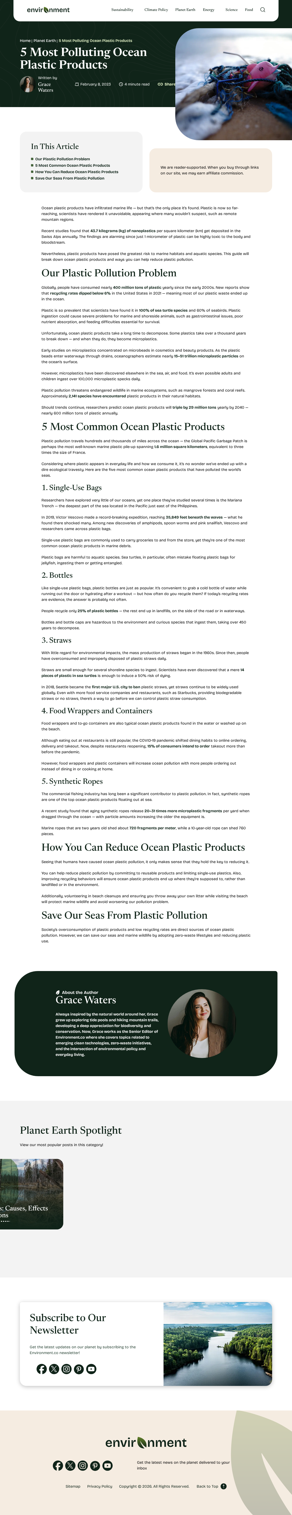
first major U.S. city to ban (116, 687)
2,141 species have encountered (97, 396)
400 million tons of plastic (137, 287)
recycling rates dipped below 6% (80, 293)
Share (170, 84)
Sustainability (122, 10)
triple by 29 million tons (194, 407)
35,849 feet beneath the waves (194, 517)
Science (232, 10)
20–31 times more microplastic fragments (183, 811)
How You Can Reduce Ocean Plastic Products (76, 171)
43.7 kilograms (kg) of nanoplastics (123, 230)
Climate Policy (156, 10)
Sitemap (73, 1486)
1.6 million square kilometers (180, 446)
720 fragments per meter (153, 828)
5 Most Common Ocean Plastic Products (72, 165)
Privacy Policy (99, 1486)
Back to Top (207, 1486)
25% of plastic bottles (98, 611)
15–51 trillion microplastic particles (206, 356)
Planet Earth (185, 10)
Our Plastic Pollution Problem (62, 159)
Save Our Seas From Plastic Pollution (69, 178)
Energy (208, 10)
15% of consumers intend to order (178, 746)
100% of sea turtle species (163, 310)
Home (25, 40)
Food (249, 10)
